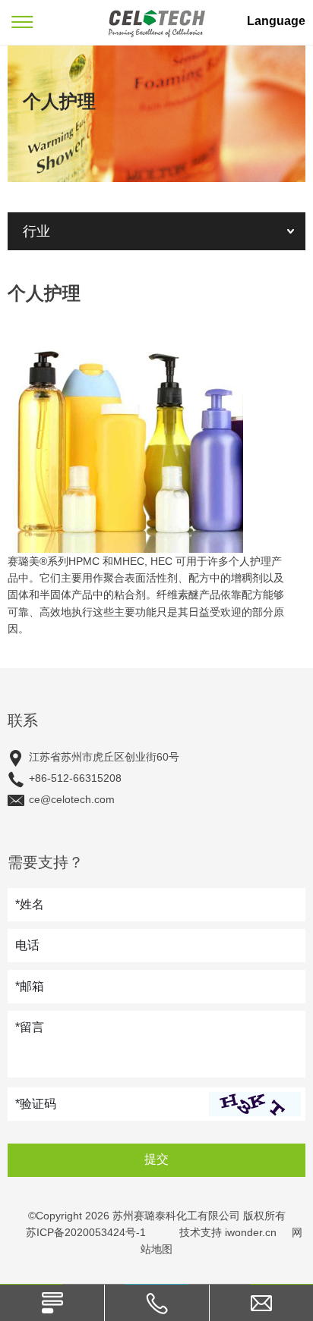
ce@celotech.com (72, 799)
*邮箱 (29, 986)
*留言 (29, 1027)
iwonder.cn (251, 1232)
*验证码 (35, 1103)
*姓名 (29, 904)
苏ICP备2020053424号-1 (86, 1232)
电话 (27, 945)
